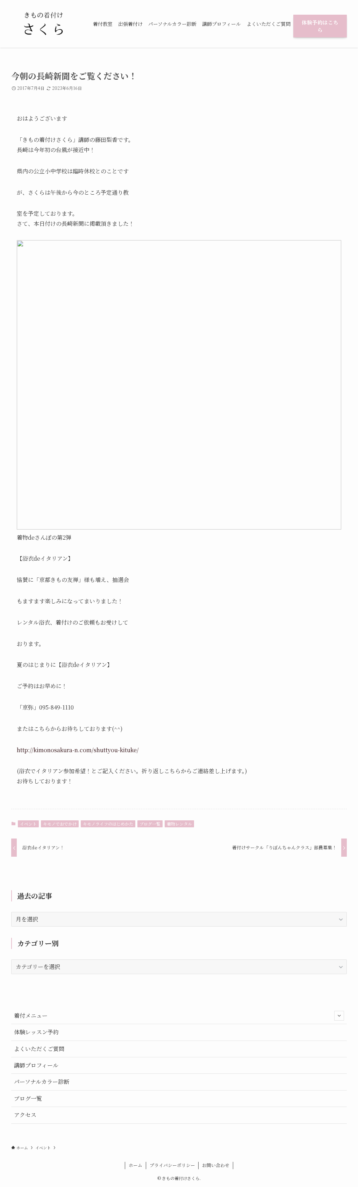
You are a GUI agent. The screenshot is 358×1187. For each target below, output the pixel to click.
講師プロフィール (36, 1065)
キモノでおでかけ (60, 824)
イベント (28, 824)
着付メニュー (31, 1016)
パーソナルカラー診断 (41, 1082)
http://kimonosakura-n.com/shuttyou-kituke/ (78, 750)
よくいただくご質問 (39, 1049)
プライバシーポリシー (172, 1165)
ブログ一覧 (149, 824)
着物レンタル (179, 824)
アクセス (25, 1115)
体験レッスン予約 (36, 1032)
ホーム (135, 1165)
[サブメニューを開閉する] (339, 1016)
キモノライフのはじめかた (108, 824)
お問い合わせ (215, 1165)
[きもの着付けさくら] (43, 24)
